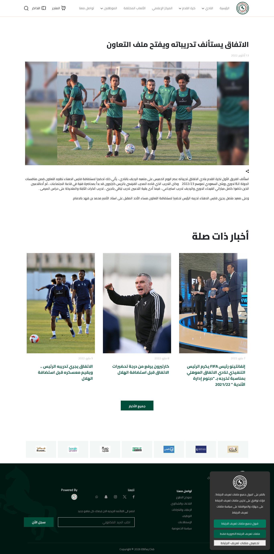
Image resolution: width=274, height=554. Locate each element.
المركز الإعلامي (162, 8)
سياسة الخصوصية (182, 528)
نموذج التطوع (184, 497)
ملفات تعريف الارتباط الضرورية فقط (240, 533)
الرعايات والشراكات (182, 509)
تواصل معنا (86, 8)
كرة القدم (188, 8)
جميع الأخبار (137, 406)
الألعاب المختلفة (135, 8)
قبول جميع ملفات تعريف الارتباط (239, 523)
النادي (209, 8)
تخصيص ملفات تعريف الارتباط (240, 543)
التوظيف (187, 516)
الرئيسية (224, 8)
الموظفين (110, 8)
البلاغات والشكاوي (181, 503)
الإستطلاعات (185, 522)
